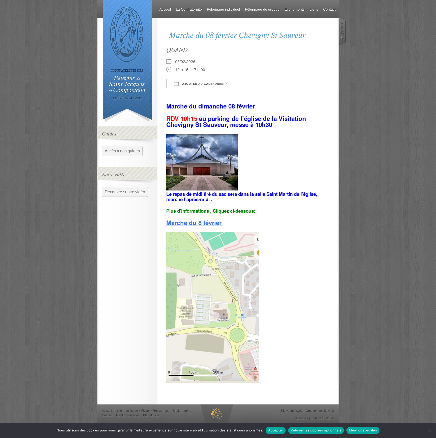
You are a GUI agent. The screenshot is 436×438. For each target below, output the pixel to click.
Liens (314, 9)
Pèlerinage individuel (223, 9)
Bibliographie (182, 411)
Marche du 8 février (194, 222)
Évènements (295, 9)
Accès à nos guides (122, 151)
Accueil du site (112, 411)
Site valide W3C (291, 411)
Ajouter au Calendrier (203, 83)
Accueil (165, 9)
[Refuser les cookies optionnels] (429, 430)
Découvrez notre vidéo (125, 192)
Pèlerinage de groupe (262, 9)
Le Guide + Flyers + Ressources (147, 411)
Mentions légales (128, 415)
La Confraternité (189, 9)
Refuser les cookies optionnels (316, 430)
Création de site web (320, 411)
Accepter (275, 430)
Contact (329, 9)
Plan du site (151, 415)
